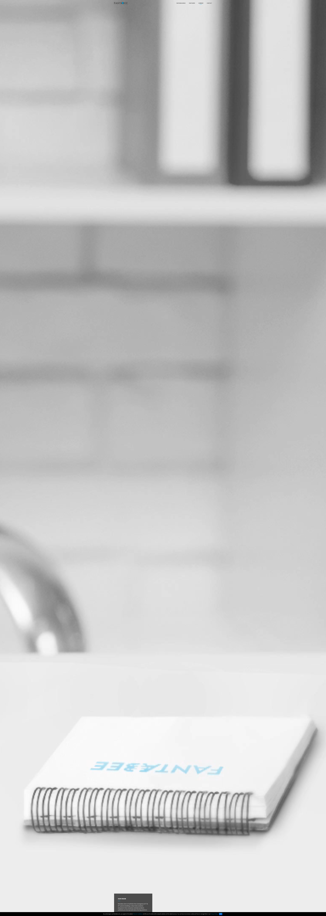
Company (200, 3)
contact (209, 3)
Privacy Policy (214, 914)
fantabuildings (181, 3)
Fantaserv (192, 3)
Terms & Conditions (138, 914)
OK (220, 914)
